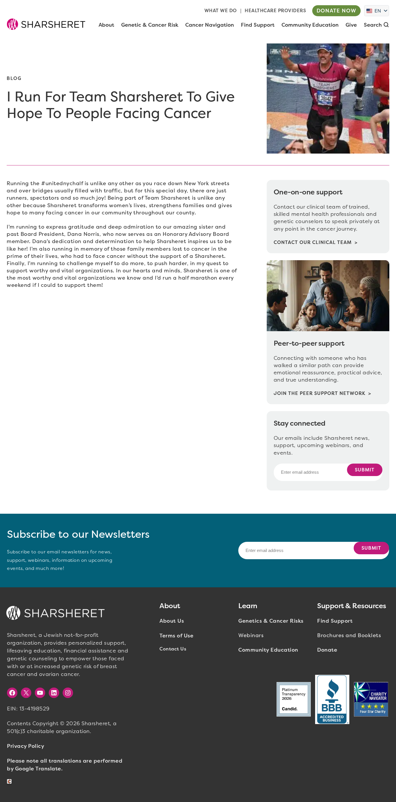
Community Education (268, 650)
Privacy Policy (25, 746)
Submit (365, 470)
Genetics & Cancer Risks (271, 621)
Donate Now (336, 11)
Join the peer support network (319, 393)
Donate (327, 650)
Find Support (335, 621)
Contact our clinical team (313, 242)
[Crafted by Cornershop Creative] (10, 782)
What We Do (220, 10)
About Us (171, 621)
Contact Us (172, 649)
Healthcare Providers (275, 10)
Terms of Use (176, 636)
